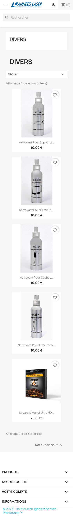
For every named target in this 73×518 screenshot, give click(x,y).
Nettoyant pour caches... (37, 277)
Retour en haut (49, 445)
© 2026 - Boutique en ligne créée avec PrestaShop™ (29, 511)
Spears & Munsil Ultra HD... (36, 412)
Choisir (36, 74)
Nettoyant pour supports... (36, 142)
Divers (18, 39)
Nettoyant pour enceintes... (36, 345)
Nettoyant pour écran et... (36, 210)
